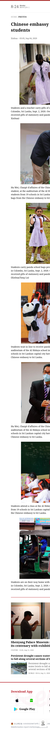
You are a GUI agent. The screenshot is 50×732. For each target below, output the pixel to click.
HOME (14, 17)
